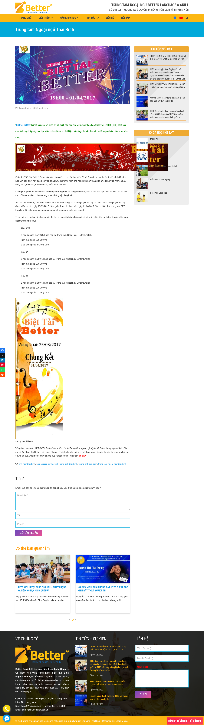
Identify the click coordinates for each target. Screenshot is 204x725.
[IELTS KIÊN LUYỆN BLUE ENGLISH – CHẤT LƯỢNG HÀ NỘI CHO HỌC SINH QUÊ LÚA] (141, 84)
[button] (187, 18)
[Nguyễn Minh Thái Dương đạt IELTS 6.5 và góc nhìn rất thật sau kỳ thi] (43, 556)
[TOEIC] (141, 153)
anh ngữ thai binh (27, 464)
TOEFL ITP (154, 139)
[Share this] (2, 350)
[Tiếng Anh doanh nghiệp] (141, 180)
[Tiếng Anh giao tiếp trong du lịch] (141, 166)
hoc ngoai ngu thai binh (47, 464)
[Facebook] (175, 18)
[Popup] (185, 721)
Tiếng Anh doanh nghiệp (160, 179)
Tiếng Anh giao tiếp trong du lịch (163, 166)
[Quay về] (17, 584)
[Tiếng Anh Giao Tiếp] (141, 193)
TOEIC (152, 152)
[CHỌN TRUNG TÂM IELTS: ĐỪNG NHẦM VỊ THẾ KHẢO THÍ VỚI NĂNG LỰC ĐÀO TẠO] (141, 56)
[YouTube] (181, 18)
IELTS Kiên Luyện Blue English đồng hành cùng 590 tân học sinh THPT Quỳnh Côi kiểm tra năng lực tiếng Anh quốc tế (102, 590)
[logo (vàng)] (33, 7)
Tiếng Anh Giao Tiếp (158, 192)
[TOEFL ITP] (141, 139)
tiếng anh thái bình (68, 464)
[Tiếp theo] (129, 584)
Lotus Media (122, 721)
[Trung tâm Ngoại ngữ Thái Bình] (72, 48)
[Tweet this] (2, 355)
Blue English (74, 721)
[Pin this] (2, 364)
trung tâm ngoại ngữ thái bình (112, 464)
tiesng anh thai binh (88, 464)
